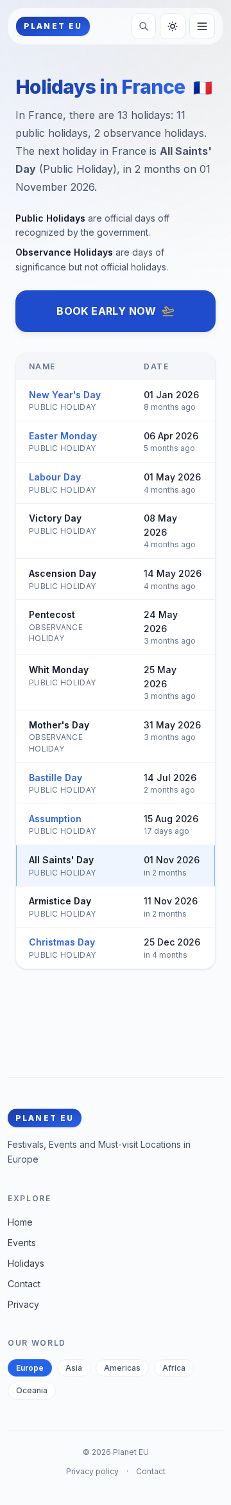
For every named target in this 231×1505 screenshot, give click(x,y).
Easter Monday (63, 435)
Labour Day (55, 476)
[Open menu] (202, 26)
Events (22, 1242)
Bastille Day (55, 777)
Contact (24, 1283)
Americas (122, 1368)
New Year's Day (65, 394)
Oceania (31, 1390)
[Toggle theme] (172, 26)
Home (20, 1222)
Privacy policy (92, 1471)
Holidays (26, 1263)
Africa (173, 1368)
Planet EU (131, 1452)
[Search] (144, 26)
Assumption (55, 818)
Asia (73, 1368)
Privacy (23, 1304)
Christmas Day (62, 942)
